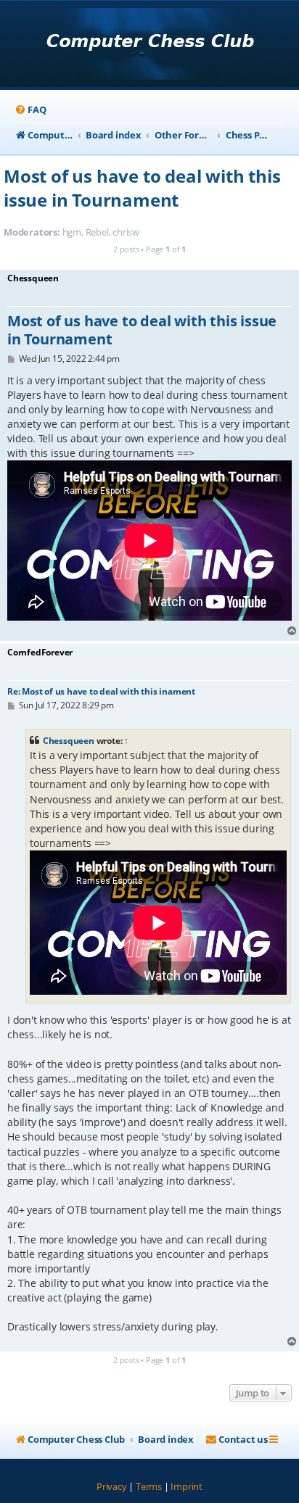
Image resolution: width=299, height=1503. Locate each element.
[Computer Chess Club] (150, 45)
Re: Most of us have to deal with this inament (101, 691)
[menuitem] (30, 109)
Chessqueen (68, 740)
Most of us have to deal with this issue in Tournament (142, 188)
